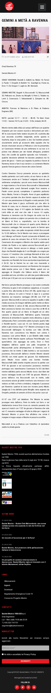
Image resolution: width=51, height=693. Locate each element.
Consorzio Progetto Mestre (15, 598)
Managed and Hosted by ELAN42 (25, 678)
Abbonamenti (9, 581)
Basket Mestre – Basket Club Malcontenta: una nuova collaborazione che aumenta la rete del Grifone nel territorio (24, 526)
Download (8, 590)
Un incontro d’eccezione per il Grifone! (18, 538)
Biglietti (7, 585)
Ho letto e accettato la (19, 654)
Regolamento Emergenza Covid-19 (18, 594)
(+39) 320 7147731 (10, 623)
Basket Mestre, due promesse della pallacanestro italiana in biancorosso (22, 549)
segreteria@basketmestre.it (13, 626)
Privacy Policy (30, 654)
